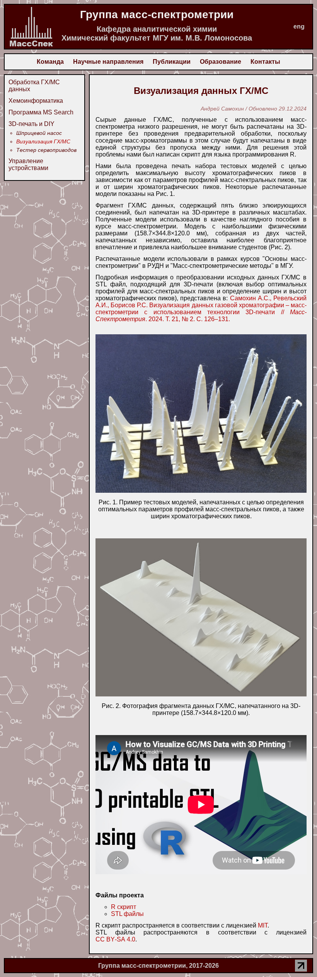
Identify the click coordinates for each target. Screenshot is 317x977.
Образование (220, 61)
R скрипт (123, 907)
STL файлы (127, 914)
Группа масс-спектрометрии (156, 14)
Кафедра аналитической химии (157, 29)
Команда (50, 61)
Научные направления (108, 61)
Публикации (172, 61)
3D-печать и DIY (32, 124)
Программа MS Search (41, 112)
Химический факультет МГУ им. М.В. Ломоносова (156, 38)
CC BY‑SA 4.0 (115, 939)
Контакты (265, 61)
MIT (263, 925)
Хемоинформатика (36, 100)
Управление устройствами (28, 164)
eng (299, 26)
